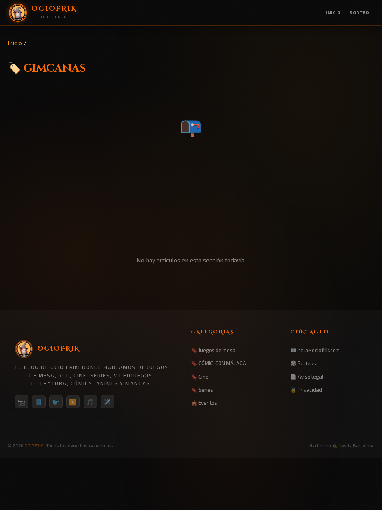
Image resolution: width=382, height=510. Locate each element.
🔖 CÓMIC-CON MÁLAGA (218, 363)
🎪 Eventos (204, 402)
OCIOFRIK (34, 445)
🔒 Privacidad (306, 389)
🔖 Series (202, 389)
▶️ (73, 401)
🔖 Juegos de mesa (213, 350)
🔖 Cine (200, 376)
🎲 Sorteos (303, 363)
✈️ (107, 401)
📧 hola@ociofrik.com (315, 350)
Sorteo (359, 12)
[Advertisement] (191, 198)
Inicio (333, 12)
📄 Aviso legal (306, 376)
